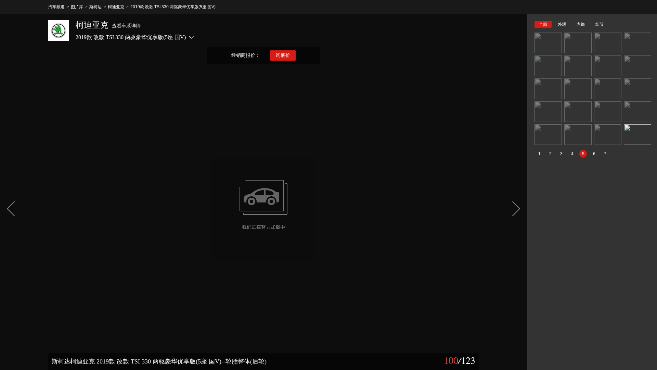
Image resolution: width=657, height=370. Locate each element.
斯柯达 (95, 6)
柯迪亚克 (116, 6)
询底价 (283, 55)
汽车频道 (56, 6)
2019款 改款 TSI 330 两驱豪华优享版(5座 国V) (173, 6)
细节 (599, 24)
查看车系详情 (126, 25)
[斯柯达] (58, 30)
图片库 (77, 6)
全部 (543, 24)
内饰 (581, 24)
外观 (562, 24)
